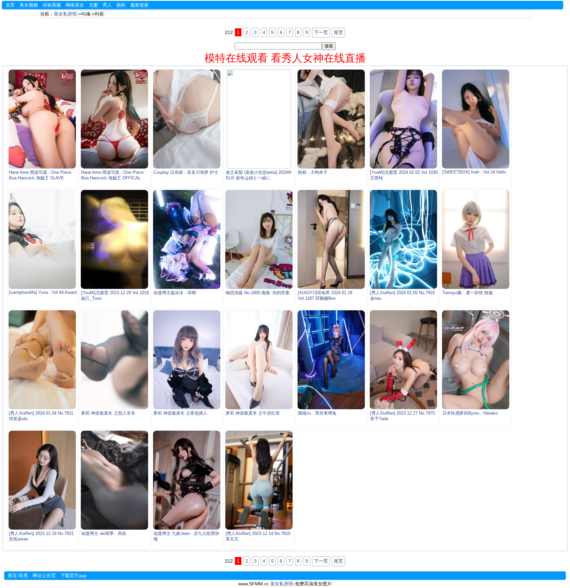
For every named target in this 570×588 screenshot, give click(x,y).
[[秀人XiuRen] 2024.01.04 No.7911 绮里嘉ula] (42, 359)
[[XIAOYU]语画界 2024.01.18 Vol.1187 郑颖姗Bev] (331, 239)
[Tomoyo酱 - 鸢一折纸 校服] (475, 239)
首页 (10, 5)
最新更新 (139, 5)
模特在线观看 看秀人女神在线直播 (285, 58)
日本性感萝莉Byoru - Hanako (470, 413)
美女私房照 (65, 13)
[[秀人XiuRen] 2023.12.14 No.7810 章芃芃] (259, 480)
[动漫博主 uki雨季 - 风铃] (114, 480)
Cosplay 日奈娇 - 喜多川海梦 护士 (185, 172)
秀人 (107, 5)
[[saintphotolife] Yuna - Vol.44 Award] (42, 239)
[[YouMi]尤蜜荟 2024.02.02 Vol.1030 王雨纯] (403, 119)
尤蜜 (93, 5)
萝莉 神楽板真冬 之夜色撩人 (180, 413)
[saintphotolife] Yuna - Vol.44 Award (43, 292)
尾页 (338, 32)
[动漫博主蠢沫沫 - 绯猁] (186, 239)
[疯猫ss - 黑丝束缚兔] (331, 359)
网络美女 (75, 5)
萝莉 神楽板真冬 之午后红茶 (253, 413)
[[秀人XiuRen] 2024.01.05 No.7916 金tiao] (403, 239)
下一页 (321, 32)
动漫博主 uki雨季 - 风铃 (103, 533)
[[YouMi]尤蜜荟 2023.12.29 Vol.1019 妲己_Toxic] (114, 239)
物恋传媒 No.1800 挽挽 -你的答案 (258, 293)
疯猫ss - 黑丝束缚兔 (317, 413)
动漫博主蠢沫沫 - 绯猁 (174, 293)
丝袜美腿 (52, 5)
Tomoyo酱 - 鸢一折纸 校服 (467, 293)
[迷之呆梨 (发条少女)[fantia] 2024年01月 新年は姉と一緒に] (259, 119)
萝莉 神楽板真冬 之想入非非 (108, 413)
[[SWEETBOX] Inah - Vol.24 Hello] (475, 119)
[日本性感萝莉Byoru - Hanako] (475, 359)
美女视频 (28, 5)
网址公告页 (44, 575)
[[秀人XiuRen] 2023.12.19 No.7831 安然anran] (42, 480)
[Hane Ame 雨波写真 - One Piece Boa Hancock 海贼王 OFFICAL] (114, 119)
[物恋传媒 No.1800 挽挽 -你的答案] (259, 239)
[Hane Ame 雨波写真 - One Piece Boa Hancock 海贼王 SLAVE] (42, 119)
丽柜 (121, 5)
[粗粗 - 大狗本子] (331, 119)
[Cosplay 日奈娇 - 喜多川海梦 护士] (186, 119)
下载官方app (73, 575)
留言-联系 (18, 575)
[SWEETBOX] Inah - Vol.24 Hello (474, 172)
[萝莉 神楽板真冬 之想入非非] (114, 359)
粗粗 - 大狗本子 (313, 172)
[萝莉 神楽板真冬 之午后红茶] (259, 359)
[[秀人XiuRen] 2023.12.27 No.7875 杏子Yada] (403, 359)
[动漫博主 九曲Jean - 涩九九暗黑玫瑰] (186, 480)
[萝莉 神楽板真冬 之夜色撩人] (186, 359)
